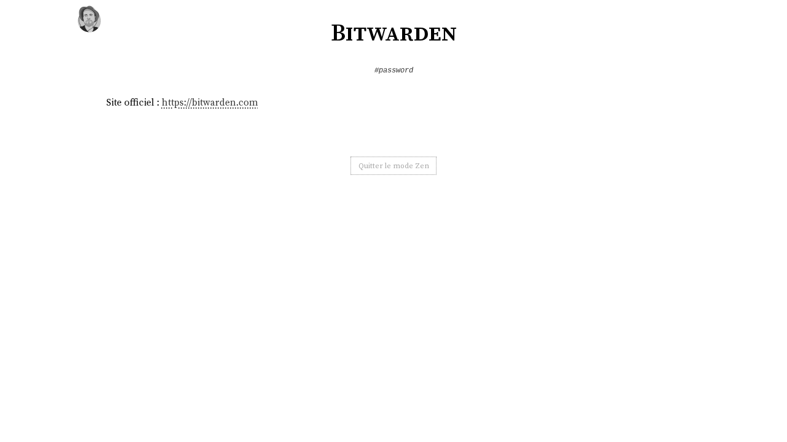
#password (393, 70)
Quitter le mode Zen (393, 166)
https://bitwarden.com (210, 102)
